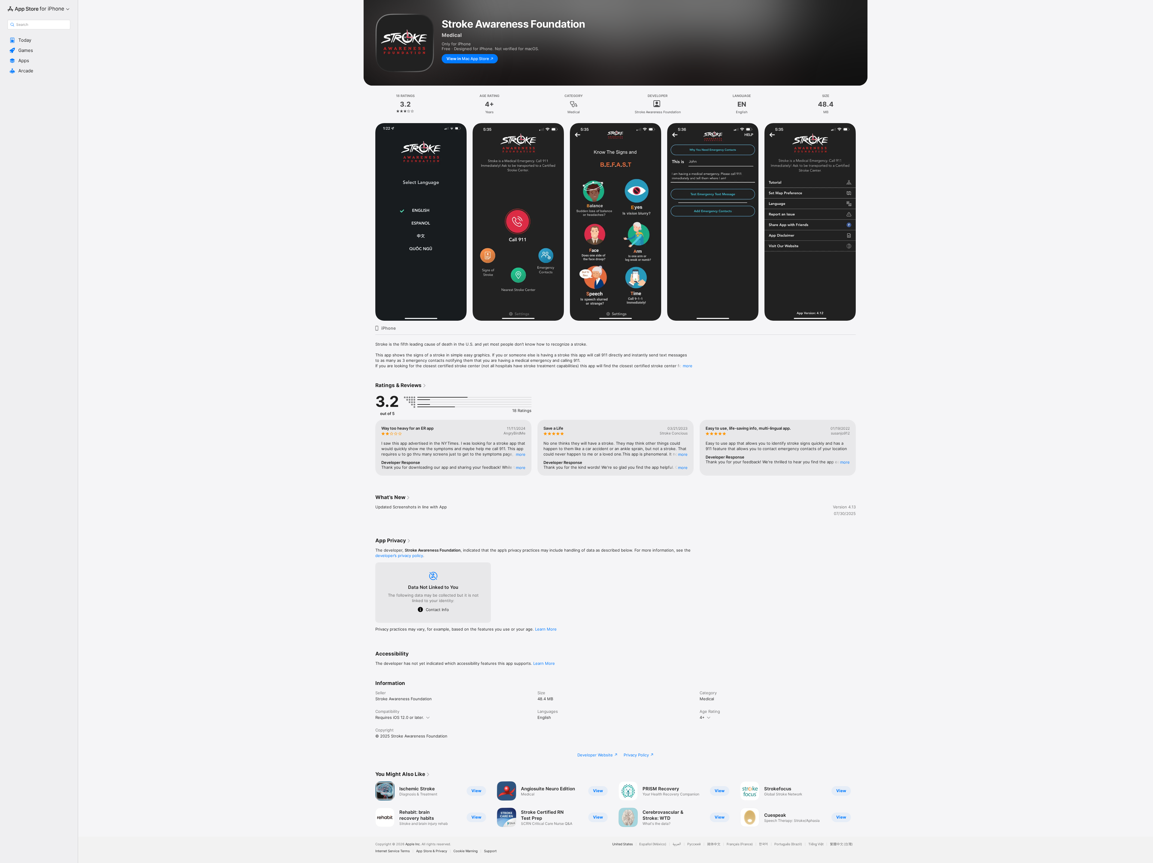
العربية (677, 844)
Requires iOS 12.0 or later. (399, 717)
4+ (702, 717)
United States (622, 844)
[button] (39, 40)
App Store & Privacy (431, 851)
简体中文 (713, 844)
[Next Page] (862, 447)
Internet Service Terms (392, 851)
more (687, 365)
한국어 (763, 844)
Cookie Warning (465, 851)
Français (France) (740, 844)
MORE (520, 454)
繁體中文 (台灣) (841, 844)
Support (490, 851)
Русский (694, 844)
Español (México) (652, 844)
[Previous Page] (369, 447)
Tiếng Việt (816, 844)
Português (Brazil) (788, 844)
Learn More (546, 629)
